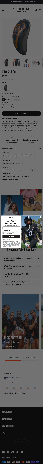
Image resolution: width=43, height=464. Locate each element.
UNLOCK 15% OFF (11, 236)
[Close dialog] (41, 217)
